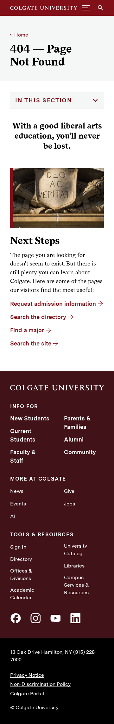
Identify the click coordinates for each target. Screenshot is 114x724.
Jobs (69, 504)
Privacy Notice (27, 675)
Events (18, 504)
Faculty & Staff (23, 456)
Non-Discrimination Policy (40, 684)
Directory (21, 559)
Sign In (18, 547)
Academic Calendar (22, 594)
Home (21, 35)
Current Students (22, 435)
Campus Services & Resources (76, 585)
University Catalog (75, 549)
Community (80, 452)
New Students (29, 418)
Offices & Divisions (21, 574)
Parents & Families (77, 422)
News (16, 491)
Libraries (74, 566)
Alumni (74, 439)
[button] (86, 8)
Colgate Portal (27, 694)
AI (13, 516)
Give (69, 491)
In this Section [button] (43, 100)
